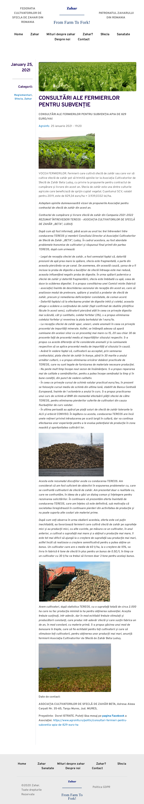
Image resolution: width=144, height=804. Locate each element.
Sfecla (19, 98)
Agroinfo (44, 126)
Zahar (28, 98)
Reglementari (23, 95)
